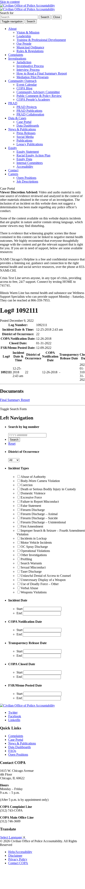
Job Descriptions (27, 181)
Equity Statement (28, 151)
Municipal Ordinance (30, 47)
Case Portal (24, 122)
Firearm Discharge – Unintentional (43, 522)
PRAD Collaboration (30, 114)
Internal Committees (30, 163)
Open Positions (26, 177)
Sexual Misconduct (33, 567)
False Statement (31, 505)
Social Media (25, 137)
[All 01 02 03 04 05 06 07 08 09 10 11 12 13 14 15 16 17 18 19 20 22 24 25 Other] (13, 460)
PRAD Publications (29, 110)
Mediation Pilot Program (32, 77)
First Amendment (32, 526)
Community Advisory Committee (38, 92)
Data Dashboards (28, 125)
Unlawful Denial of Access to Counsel (46, 575)
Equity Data (24, 159)
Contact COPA (18, 863)
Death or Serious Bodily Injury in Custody (48, 489)
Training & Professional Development (41, 40)
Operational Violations (35, 551)
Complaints (15, 55)
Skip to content (10, 2)
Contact (13, 170)
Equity (12, 148)
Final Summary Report (15, 400)
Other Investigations (34, 555)
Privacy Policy (17, 859)
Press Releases (26, 133)
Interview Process (28, 69)
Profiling (26, 559)
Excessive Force (31, 497)
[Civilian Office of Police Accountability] (27, 7)
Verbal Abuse (29, 588)
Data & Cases (17, 118)
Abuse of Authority (33, 476)
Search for (6, 13)
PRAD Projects (27, 107)
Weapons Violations (34, 592)
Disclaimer (15, 855)
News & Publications (22, 129)
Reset (11, 443)
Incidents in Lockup (34, 538)
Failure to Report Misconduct (40, 501)
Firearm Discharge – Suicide (39, 518)
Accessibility (25, 166)
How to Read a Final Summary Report (42, 73)
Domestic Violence (33, 493)
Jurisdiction (24, 62)
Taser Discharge (31, 571)
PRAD (12, 103)
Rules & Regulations (30, 51)
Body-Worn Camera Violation (40, 481)
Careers (13, 174)
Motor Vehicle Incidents (36, 542)
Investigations (17, 58)
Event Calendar (27, 84)
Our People (24, 43)
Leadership (24, 36)
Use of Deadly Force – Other (40, 584)
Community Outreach (22, 81)
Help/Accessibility (20, 852)
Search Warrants (31, 563)
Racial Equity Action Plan (33, 155)
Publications (24, 140)
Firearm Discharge (33, 510)
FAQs (12, 751)
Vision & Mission (28, 32)
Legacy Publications (30, 144)
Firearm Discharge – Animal (39, 514)
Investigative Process (30, 66)
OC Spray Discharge (34, 546)
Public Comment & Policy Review (39, 96)
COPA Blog (24, 88)
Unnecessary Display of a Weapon (43, 580)
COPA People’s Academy (33, 99)
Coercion (27, 485)
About (12, 28)
